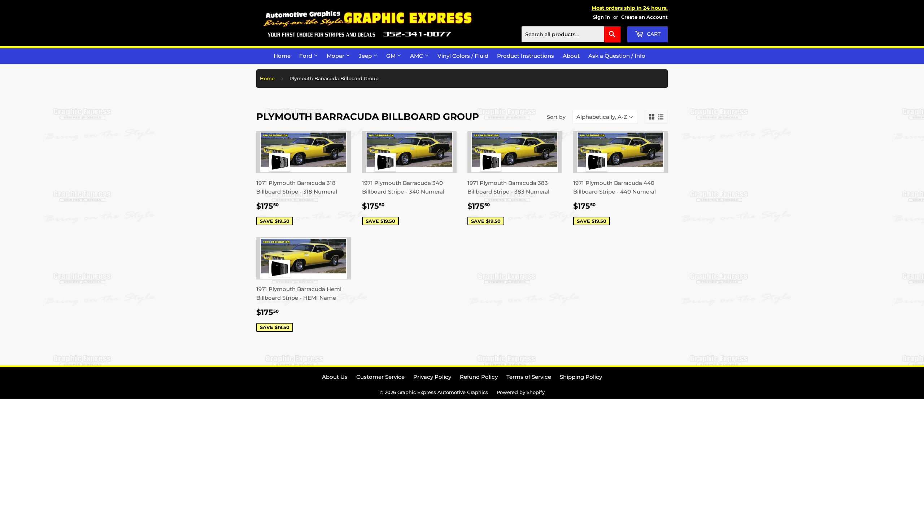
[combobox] (571, 34)
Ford (306, 55)
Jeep (366, 55)
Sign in (601, 17)
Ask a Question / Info (616, 55)
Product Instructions (525, 55)
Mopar (336, 55)
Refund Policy (479, 376)
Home (282, 55)
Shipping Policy (581, 376)
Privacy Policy (432, 376)
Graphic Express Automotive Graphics (442, 392)
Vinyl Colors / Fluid (462, 55)
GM (391, 55)
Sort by (556, 117)
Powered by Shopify (521, 392)
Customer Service (380, 376)
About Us (335, 376)
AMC (417, 55)
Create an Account (644, 17)
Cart (653, 34)
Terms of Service (528, 376)
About (571, 55)
